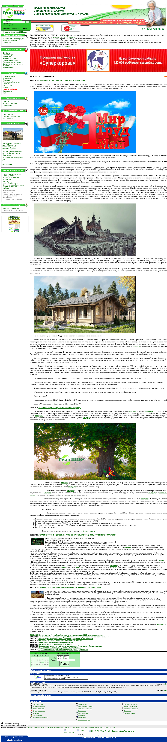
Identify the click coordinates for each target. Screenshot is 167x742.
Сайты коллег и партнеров (40, 670)
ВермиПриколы (8, 68)
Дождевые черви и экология (13, 62)
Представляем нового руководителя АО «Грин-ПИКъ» (59, 648)
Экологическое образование (13, 185)
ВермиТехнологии (9, 58)
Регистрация (7, 23)
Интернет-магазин (10, 104)
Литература (7, 86)
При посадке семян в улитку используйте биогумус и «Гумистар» (12, 153)
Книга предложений (130, 706)
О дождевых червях (39, 711)
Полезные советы (129, 713)
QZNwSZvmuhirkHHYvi (79, 727)
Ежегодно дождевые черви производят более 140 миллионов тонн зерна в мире (69, 588)
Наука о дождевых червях (12, 174)
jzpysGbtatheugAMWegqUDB (38, 727)
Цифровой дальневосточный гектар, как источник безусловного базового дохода (70, 646)
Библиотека (82, 717)
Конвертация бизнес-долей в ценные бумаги (55, 642)
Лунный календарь (84, 719)
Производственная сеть (40, 717)
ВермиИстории (8, 55)
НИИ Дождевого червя (85, 706)
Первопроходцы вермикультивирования (11, 177)
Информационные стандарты (10, 41)
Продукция (36, 713)
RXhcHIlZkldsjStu (111, 727)
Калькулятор (7, 91)
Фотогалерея (82, 704)
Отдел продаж (8, 105)
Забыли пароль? (8, 25)
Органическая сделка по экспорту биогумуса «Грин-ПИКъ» (61, 640)
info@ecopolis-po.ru (87, 531)
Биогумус (6, 80)
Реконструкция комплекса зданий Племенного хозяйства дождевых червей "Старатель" (12, 146)
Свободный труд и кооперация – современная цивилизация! (61, 80)
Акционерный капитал (131, 708)
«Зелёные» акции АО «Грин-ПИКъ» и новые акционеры (59, 408)
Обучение (81, 715)
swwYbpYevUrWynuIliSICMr (60, 727)
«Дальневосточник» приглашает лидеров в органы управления (63, 650)
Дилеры (6, 102)
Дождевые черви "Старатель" (9, 77)
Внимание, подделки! (131, 704)
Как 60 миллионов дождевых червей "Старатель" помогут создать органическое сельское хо (74, 637)
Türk (4, 93)
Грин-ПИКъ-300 (83, 713)
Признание (127, 711)
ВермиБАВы (7, 57)
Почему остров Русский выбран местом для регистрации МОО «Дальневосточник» (70, 635)
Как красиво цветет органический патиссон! (55, 644)
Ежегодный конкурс (39, 706)
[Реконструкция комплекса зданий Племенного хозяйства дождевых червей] (13, 141)
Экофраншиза (8, 114)
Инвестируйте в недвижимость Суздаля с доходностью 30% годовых (65, 639)
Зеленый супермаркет (11, 208)
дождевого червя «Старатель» (64, 37)
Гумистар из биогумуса (11, 82)
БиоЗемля (6, 84)
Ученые (6, 181)
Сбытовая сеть (37, 715)
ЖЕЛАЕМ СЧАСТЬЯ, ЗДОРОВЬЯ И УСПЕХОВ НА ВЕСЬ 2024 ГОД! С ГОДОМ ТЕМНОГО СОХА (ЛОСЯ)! (77, 535)
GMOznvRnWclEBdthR (96, 727)
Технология (7, 87)
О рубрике (6, 53)
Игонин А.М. (7, 179)
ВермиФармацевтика (11, 60)
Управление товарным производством (11, 117)
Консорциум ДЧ (38, 704)
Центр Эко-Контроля (10, 183)
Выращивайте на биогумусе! (13, 39)
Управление (82, 711)
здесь (68, 46)
